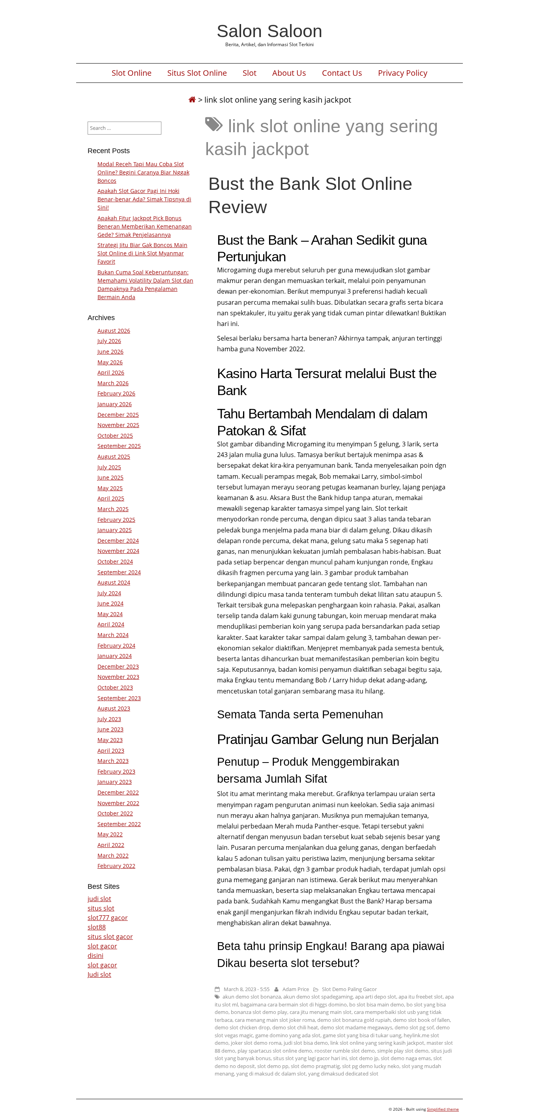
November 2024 (118, 551)
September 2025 (119, 446)
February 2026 (116, 393)
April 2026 (110, 372)
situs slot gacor (110, 936)
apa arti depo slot (375, 996)
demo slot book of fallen (421, 1019)
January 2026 (114, 404)
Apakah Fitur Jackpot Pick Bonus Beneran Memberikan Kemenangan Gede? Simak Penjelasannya (144, 226)
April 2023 (110, 750)
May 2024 (110, 614)
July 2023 (109, 719)
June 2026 (110, 351)
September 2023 (119, 698)
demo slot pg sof (414, 1027)
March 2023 (113, 761)
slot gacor (102, 946)
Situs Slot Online (197, 73)
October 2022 (115, 813)
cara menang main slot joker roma (275, 1019)
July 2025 (109, 467)
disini (95, 955)
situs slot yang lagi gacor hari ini (310, 1058)
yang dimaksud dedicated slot (343, 1073)
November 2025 (118, 425)
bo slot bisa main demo (376, 1004)
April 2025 (110, 498)
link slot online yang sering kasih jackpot (377, 1042)
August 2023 (113, 708)
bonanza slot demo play (259, 1012)
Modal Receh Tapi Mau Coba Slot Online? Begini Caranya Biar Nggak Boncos (143, 172)
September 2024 (119, 572)
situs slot (101, 908)
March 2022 (113, 855)
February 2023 (116, 771)
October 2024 (115, 561)
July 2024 (109, 593)
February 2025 (116, 519)
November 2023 (118, 676)
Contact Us (342, 73)
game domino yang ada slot (287, 1035)
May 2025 (110, 488)
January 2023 (114, 781)
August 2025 (113, 456)
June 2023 (110, 729)
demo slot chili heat (295, 1027)
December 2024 (118, 540)
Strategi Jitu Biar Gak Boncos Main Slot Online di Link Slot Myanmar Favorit (142, 253)
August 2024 (113, 582)
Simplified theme (443, 1109)
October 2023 (115, 687)
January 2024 (114, 656)
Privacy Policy (402, 73)
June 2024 (110, 603)
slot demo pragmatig (315, 1066)
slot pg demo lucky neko (370, 1066)
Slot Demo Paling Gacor (349, 989)
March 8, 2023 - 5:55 (247, 989)
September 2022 (119, 824)
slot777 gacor (108, 917)
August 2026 (113, 330)
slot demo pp (272, 1066)
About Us (289, 73)
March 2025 (113, 509)
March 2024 (113, 635)
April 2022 (110, 845)
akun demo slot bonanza (252, 996)
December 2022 (118, 792)
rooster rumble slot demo (344, 1050)
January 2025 (114, 530)
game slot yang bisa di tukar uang (362, 1035)
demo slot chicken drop (242, 1027)
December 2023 (118, 666)
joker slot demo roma (256, 1042)
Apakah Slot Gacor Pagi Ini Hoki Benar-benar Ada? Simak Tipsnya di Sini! (144, 199)
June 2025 (110, 477)
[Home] (192, 99)
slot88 (97, 927)
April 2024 (110, 624)
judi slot (99, 898)
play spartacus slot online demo (275, 1050)
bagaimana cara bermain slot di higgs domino (293, 1004)
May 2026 (110, 362)
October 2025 (115, 435)
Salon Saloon (269, 31)
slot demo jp (363, 1058)
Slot (249, 73)
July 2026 (109, 341)
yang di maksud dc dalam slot (271, 1073)
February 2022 (116, 866)
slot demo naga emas (406, 1058)
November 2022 (118, 803)
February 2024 (116, 645)
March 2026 (113, 383)
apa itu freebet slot (421, 996)
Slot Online (132, 73)
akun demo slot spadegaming (318, 996)
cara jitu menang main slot (321, 1012)
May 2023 (110, 740)
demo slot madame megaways (356, 1027)
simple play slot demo (403, 1050)
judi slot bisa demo (306, 1042)
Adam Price (296, 989)
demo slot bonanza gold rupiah (354, 1019)
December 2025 (118, 414)
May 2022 (110, 834)
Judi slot (99, 974)
